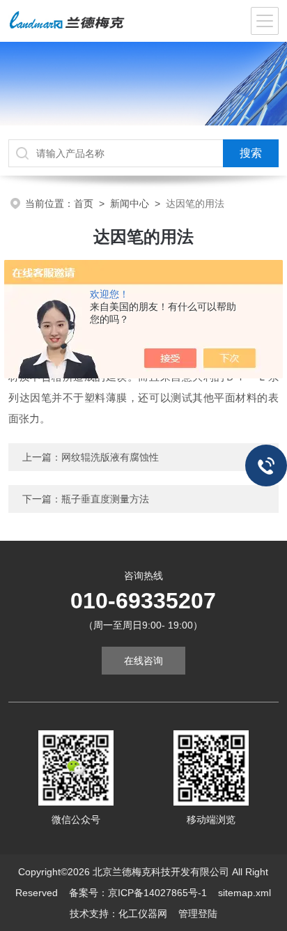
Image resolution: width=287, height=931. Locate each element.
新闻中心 (129, 203)
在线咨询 (143, 660)
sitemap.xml (244, 892)
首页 (83, 203)
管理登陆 (197, 913)
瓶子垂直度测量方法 (105, 499)
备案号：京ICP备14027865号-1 (138, 892)
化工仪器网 (142, 913)
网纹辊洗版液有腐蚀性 (110, 457)
